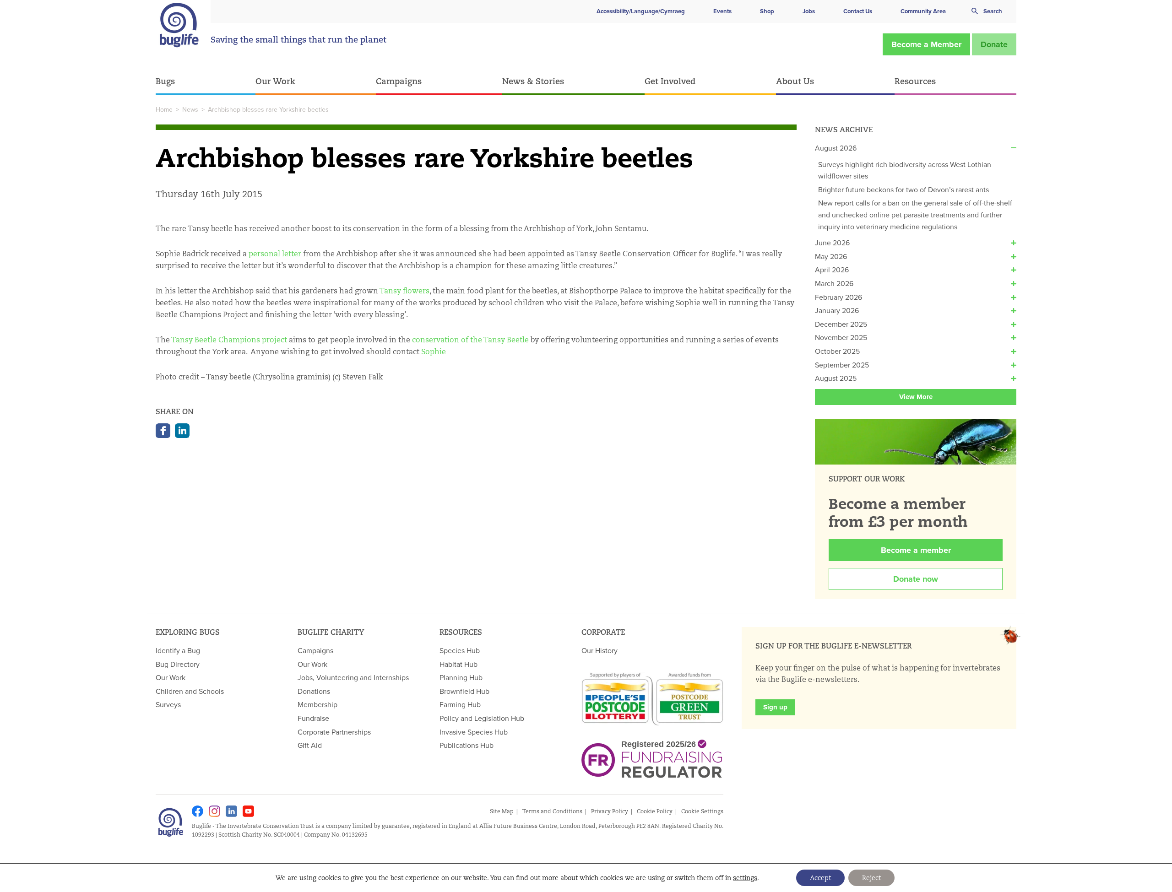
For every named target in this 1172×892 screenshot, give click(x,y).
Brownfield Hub (464, 691)
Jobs (809, 11)
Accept (820, 878)
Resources (915, 81)
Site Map (502, 811)
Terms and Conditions (552, 811)
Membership (317, 704)
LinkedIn (182, 430)
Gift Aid (310, 745)
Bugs (165, 81)
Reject (871, 878)
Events (722, 11)
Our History (599, 650)
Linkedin (231, 811)
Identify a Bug (178, 650)
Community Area (923, 11)
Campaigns (399, 81)
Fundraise (313, 718)
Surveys (168, 704)
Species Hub (460, 650)
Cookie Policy (655, 811)
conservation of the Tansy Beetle (470, 340)
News (190, 109)
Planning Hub (461, 677)
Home (164, 109)
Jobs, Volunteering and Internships (353, 677)
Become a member (916, 550)
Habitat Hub (458, 664)
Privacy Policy (609, 811)
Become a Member (926, 44)
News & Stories (533, 81)
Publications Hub (467, 745)
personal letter (275, 254)
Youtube (248, 811)
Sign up (775, 707)
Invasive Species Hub (474, 732)
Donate (994, 44)
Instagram (214, 811)
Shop (767, 11)
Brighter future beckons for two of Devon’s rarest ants (903, 189)
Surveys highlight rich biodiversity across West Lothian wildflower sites (904, 170)
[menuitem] (205, 82)
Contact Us (857, 11)
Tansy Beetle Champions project (229, 340)
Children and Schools (190, 691)
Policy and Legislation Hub (482, 718)
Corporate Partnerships (334, 732)
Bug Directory (178, 664)
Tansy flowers (404, 291)
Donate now (915, 579)
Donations (314, 691)
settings (745, 878)
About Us (795, 81)
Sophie (433, 352)
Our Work (275, 81)
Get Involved (670, 81)
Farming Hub (460, 704)
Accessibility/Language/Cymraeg (641, 11)
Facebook (163, 430)
